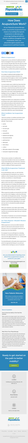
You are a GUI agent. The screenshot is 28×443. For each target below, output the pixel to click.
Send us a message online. (14, 410)
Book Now (14, 265)
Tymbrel (16, 437)
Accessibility (10, 431)
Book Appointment (11, 13)
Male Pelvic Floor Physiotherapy (10, 331)
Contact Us (14, 365)
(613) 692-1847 (14, 3)
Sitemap (19, 431)
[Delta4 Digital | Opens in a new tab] (14, 425)
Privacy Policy (4, 431)
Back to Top (24, 431)
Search (21, 13)
